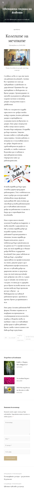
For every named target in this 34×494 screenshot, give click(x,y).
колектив (12, 338)
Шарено (17, 29)
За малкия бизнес (23, 378)
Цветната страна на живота (17, 10)
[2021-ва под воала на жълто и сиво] (9, 390)
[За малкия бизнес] (9, 380)
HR (6, 338)
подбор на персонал (20, 338)
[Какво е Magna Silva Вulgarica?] (9, 368)
